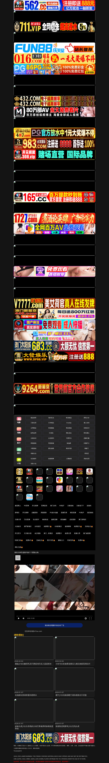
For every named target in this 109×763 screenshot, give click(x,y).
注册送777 (80, 506)
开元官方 (18, 533)
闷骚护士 (86, 443)
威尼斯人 (18, 506)
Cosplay (68, 423)
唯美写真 (69, 448)
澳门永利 (53, 506)
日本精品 (51, 423)
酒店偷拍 (90, 512)
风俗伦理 (86, 459)
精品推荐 (33, 418)
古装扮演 (33, 438)
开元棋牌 (35, 506)
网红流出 (69, 433)
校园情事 (51, 459)
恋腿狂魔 (86, 438)
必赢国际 (35, 512)
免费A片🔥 (29, 540)
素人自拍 (86, 423)
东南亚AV (87, 428)
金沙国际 (38, 533)
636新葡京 (58, 526)
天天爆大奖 (28, 533)
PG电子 (61, 506)
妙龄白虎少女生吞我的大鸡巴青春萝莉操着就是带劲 (34, 727)
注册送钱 (70, 506)
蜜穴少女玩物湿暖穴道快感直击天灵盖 (71, 695)
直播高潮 (64, 512)
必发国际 (73, 519)
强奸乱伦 (51, 418)
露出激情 (51, 448)
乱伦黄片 (36, 519)
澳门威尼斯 (87, 533)
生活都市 (33, 459)
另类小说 (33, 464)
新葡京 (17, 512)
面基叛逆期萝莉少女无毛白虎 (67, 726)
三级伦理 (33, 423)
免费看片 (59, 533)
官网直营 (44, 506)
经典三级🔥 (19, 540)
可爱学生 (69, 438)
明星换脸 (51, 443)
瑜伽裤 (69, 443)
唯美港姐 (69, 428)
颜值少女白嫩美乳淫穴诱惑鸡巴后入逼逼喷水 (33, 664)
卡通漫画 (33, 448)
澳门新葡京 (82, 519)
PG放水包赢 (54, 512)
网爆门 (87, 448)
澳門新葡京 (28, 526)
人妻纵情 (69, 459)
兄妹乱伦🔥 (40, 540)
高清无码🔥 (71, 540)
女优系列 (51, 438)
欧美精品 (69, 418)
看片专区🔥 (51, 540)
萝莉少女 (86, 418)
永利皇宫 (38, 526)
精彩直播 (73, 512)
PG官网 (26, 506)
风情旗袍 (33, 443)
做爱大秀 (68, 533)
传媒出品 (33, 453)
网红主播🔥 (19, 547)
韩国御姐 (51, 428)
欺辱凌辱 (33, 433)
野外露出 (86, 433)
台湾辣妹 (33, 428)
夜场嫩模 (63, 519)
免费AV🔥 (81, 540)
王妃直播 (27, 519)
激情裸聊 (68, 526)
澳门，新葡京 (48, 533)
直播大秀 (77, 533)
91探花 (51, 433)
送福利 (89, 506)
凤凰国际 (44, 512)
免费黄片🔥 (78, 526)
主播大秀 (18, 519)
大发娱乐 (18, 526)
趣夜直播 (54, 519)
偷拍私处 (45, 519)
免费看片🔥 (48, 526)
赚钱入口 (61, 540)
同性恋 (87, 453)
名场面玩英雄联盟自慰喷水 (26, 695)
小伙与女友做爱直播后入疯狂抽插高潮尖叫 (73, 664)
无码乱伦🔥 (89, 526)
